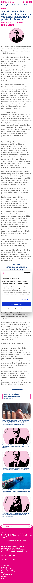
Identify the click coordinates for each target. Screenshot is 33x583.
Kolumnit (10, 5)
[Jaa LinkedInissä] (4, 25)
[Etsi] (29, 526)
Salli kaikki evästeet (16, 304)
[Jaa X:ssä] (6, 25)
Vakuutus (4, 9)
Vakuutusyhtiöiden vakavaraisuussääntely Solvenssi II (13, 396)
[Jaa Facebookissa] (2, 25)
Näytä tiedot (24, 299)
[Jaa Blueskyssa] (9, 25)
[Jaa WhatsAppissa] (13, 25)
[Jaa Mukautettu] (11, 25)
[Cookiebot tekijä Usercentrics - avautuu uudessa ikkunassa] (24, 273)
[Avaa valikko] (30, 2)
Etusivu (3, 5)
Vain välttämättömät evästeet (16, 309)
